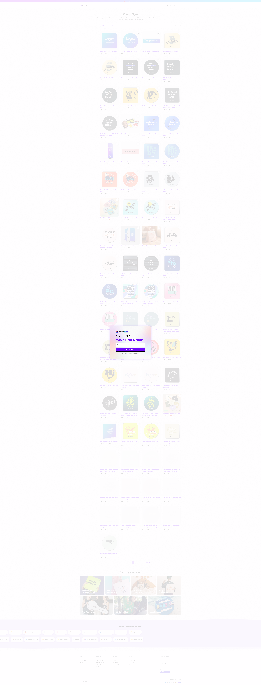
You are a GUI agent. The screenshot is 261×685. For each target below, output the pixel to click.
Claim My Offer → (130, 349)
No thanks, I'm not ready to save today (130, 353)
